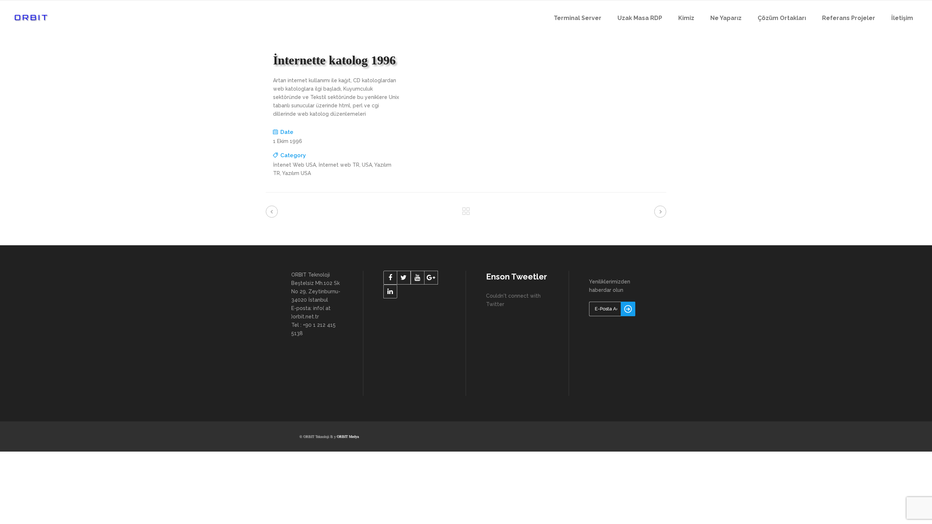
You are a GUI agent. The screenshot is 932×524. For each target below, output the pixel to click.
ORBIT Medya (348, 436)
